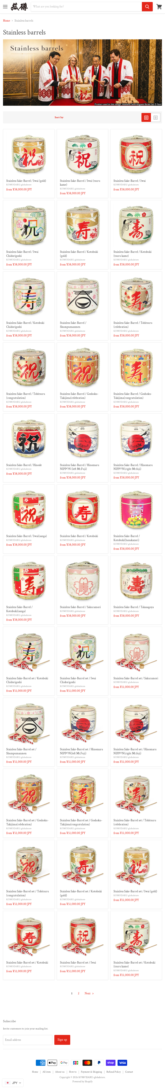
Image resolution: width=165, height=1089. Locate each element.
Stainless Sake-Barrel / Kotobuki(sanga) (19, 609)
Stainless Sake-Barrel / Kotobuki (79, 536)
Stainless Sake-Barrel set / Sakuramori (135, 678)
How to (72, 1072)
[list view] (155, 117)
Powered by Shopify (82, 1081)
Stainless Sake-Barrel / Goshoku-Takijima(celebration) (79, 396)
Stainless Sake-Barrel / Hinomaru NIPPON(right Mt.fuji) (133, 467)
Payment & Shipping (91, 1072)
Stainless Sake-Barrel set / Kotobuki (27, 963)
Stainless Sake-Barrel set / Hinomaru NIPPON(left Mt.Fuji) (81, 751)
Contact (129, 1072)
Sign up (62, 1040)
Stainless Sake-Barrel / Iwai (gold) (26, 181)
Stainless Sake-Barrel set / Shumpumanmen (21, 751)
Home (6, 20)
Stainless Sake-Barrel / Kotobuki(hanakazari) (126, 538)
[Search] (147, 6)
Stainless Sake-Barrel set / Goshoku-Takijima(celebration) (27, 822)
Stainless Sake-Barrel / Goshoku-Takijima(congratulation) (132, 396)
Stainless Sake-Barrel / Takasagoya (133, 607)
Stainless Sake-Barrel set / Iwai (78, 963)
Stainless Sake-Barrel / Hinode (24, 465)
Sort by (59, 117)
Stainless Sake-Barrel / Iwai (129, 181)
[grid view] (146, 117)
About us (60, 1072)
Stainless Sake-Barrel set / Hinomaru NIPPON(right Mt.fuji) (135, 751)
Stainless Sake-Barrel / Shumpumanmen (73, 325)
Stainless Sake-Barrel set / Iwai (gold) (135, 891)
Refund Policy (113, 1072)
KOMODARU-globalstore (18, 184)
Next (88, 993)
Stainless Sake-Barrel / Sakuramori (80, 607)
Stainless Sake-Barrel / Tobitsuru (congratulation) (25, 396)
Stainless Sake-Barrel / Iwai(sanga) (26, 536)
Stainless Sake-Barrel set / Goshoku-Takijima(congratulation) (81, 822)
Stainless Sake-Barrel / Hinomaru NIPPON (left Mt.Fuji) (79, 467)
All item (46, 1072)
